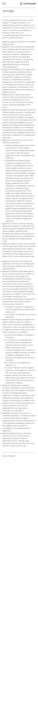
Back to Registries (8, 456)
